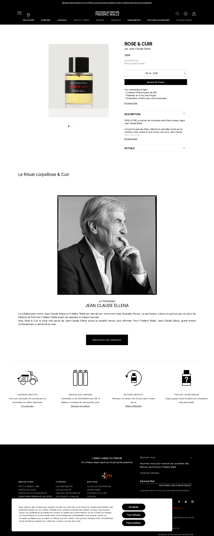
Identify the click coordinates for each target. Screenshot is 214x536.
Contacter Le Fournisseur (32, 493)
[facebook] (179, 501)
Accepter (134, 507)
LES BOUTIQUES (63, 490)
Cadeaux (91, 496)
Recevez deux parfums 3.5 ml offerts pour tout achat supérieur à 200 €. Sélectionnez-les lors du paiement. (107, 3)
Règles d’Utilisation (133, 406)
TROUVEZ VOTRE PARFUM (68, 493)
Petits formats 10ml (29, 486)
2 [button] (71, 126)
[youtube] (186, 501)
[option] (107, 4)
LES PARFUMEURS (64, 486)
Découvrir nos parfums (80, 406)
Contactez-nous (27, 490)
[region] (92, 514)
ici (173, 398)
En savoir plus (130, 103)
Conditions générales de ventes (178, 517)
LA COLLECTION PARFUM (99, 486)
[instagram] (192, 501)
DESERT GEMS (94, 490)
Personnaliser (133, 523)
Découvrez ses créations (107, 340)
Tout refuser (133, 515)
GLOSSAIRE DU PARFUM (67, 496)
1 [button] (69, 126)
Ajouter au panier (155, 82)
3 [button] (74, 126)
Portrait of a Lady (97, 493)
